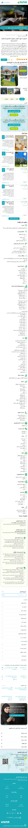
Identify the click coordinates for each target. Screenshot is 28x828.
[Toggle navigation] (23, 8)
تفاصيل (22, 99)
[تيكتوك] (13, 813)
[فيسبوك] (18, 813)
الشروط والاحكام (21, 788)
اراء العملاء (7, 804)
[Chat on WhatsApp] (25, 825)
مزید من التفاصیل (5, 150)
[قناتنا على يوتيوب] (20, 813)
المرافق (11, 99)
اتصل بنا (21, 804)
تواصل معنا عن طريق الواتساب (17, 715)
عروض (21, 795)
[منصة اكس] (15, 813)
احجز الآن (4, 59)
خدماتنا (7, 786)
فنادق (7, 795)
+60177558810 (6, 2)
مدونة (7, 797)
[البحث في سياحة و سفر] (3, 595)
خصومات (7, 806)
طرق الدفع (7, 788)
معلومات (6, 99)
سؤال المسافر (21, 806)
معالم (21, 797)
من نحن (21, 786)
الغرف (17, 99)
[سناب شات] (10, 813)
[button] (16, 143)
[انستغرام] (7, 813)
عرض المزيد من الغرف (14, 218)
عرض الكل (3, 665)
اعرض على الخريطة (22, 70)
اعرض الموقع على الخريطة (14, 64)
